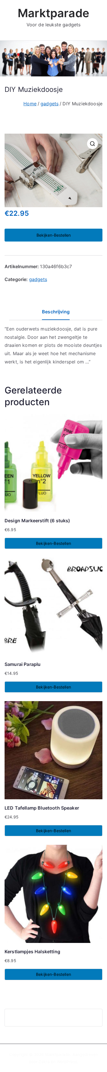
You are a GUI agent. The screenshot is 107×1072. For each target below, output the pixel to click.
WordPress (67, 1061)
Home (30, 103)
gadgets (49, 103)
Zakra (44, 1061)
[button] (92, 143)
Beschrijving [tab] (56, 312)
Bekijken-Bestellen (54, 235)
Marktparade (53, 13)
